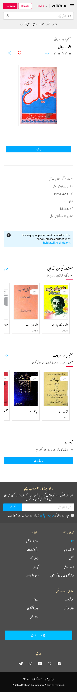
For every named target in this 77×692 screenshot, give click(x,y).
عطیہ (72, 541)
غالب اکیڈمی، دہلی (58, 216)
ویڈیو (34, 24)
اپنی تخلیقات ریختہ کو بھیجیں (62, 575)
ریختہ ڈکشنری (33, 608)
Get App (10, 5)
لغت (41, 24)
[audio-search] (8, 15)
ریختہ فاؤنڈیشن (32, 541)
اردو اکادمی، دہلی (60, 186)
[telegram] (20, 663)
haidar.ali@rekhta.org (56, 242)
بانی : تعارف (33, 549)
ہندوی (36, 599)
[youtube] (40, 663)
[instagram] (30, 663)
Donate (25, 5)
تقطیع (71, 558)
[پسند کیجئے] (17, 53)
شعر (48, 24)
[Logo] (59, 6)
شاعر (55, 24)
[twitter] (49, 663)
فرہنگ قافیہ (68, 549)
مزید (6, 268)
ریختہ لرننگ (68, 608)
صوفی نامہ (69, 599)
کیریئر (36, 567)
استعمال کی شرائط (37, 679)
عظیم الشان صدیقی (57, 179)
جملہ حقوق (26, 679)
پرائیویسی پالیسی (47, 515)
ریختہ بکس (34, 617)
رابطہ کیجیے (34, 558)
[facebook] (59, 663)
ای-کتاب (25, 24)
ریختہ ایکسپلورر (32, 575)
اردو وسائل (68, 567)
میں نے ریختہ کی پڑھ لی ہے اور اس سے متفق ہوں (38, 515)
